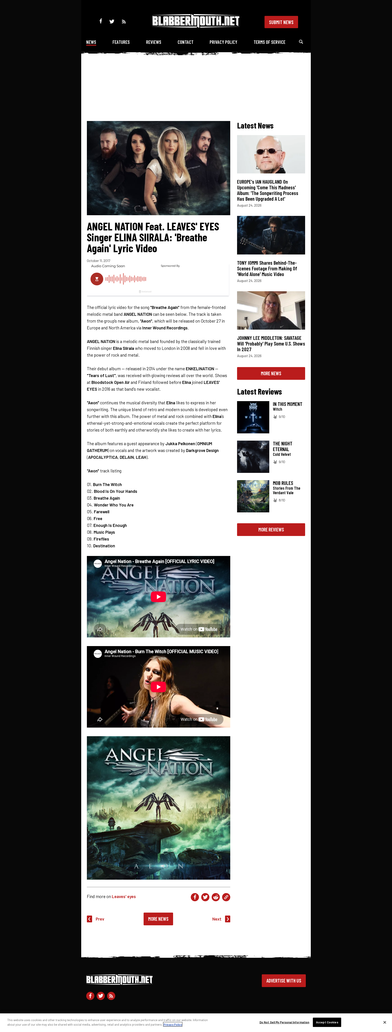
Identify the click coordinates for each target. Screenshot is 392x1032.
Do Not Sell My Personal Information (284, 1022)
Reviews (153, 42)
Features (121, 42)
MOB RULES (283, 483)
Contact (186, 42)
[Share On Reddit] (216, 897)
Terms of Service (269, 42)
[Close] (385, 1022)
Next (216, 918)
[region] (196, 1022)
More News (158, 919)
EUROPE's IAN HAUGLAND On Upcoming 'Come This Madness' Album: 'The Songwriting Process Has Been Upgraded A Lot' (267, 190)
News (91, 42)
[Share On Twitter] (205, 897)
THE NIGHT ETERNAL (282, 446)
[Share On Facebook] (195, 897)
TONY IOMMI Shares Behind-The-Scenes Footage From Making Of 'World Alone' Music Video (267, 268)
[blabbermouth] (196, 26)
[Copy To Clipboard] (226, 897)
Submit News (281, 22)
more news (271, 373)
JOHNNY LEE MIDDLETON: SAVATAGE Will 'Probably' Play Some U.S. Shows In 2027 (271, 343)
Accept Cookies (327, 1022)
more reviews (271, 529)
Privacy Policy (223, 42)
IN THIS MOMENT (287, 404)
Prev (100, 918)
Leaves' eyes (124, 896)
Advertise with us (283, 980)
